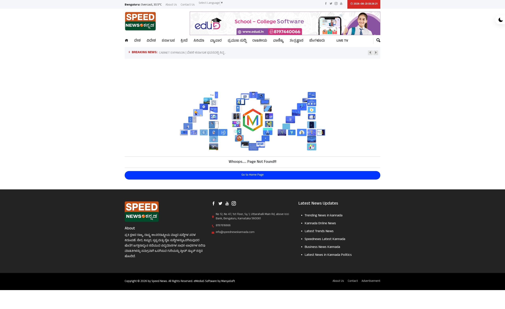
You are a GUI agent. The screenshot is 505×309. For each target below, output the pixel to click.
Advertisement (371, 281)
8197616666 (223, 226)
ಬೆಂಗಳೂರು (317, 41)
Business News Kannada (322, 247)
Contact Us (188, 5)
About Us (171, 5)
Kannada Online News (320, 223)
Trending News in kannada (323, 216)
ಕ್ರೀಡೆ (184, 41)
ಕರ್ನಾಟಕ (168, 41)
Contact (353, 281)
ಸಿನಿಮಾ (199, 41)
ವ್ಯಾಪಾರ (216, 41)
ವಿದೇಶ (151, 41)
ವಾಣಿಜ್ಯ (278, 41)
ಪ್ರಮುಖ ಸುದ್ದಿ (237, 41)
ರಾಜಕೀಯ (259, 41)
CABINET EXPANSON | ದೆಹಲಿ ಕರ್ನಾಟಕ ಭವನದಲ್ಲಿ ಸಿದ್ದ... (192, 53)
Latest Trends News (319, 231)
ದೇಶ (137, 41)
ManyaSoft (228, 281)
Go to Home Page (252, 175)
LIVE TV (342, 41)
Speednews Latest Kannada (325, 239)
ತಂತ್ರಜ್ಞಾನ (296, 41)
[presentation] (370, 52)
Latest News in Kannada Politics (328, 255)
